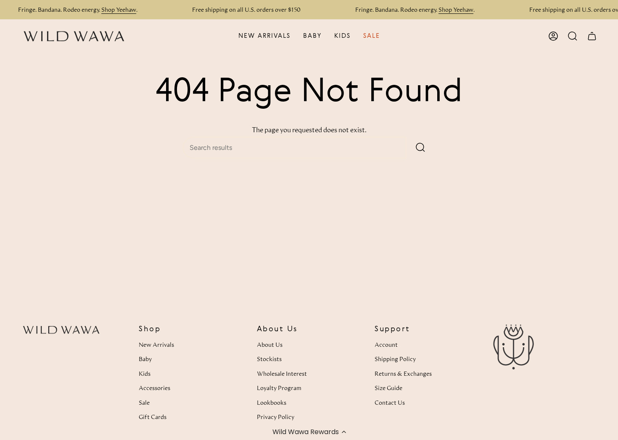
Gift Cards (152, 416)
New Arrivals (156, 344)
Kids (145, 373)
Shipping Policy (395, 358)
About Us (270, 344)
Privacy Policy (275, 416)
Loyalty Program (279, 387)
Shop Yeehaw (118, 9)
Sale (144, 402)
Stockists (269, 358)
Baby (145, 358)
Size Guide (388, 387)
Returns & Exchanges (403, 373)
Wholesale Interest (282, 373)
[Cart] (592, 36)
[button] (309, 431)
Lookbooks (271, 402)
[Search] (420, 147)
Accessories (154, 387)
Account (386, 344)
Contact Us (390, 402)
